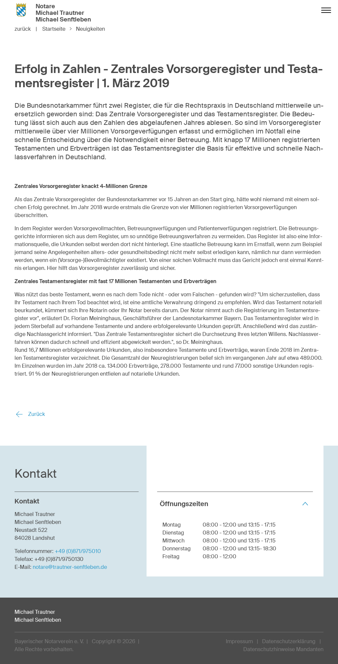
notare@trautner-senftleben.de (70, 567)
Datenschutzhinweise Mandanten (283, 649)
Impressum (239, 641)
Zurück (36, 414)
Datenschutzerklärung (289, 641)
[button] (235, 504)
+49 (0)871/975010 (78, 551)
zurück (26, 28)
